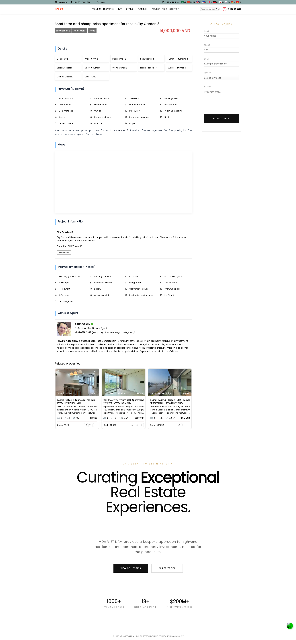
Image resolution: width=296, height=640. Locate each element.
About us (96, 9)
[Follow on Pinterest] (173, 2)
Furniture (142, 9)
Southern (95, 67)
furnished (183, 58)
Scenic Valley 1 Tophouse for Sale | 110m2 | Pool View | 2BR (77, 401)
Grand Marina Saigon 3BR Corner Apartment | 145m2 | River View (170, 401)
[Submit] (217, 9)
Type (120, 9)
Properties (108, 9)
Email (206, 59)
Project (156, 9)
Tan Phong (180, 67)
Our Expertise (167, 568)
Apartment (80, 30)
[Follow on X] (165, 2)
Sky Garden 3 (63, 30)
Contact (174, 9)
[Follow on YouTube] (175, 2)
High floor (151, 67)
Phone (207, 45)
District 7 (69, 76)
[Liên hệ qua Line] (290, 626)
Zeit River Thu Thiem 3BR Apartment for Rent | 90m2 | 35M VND (123, 401)
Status (130, 9)
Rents (92, 30)
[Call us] (170, 2)
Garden (123, 67)
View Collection (131, 568)
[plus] (95, 425)
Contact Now (221, 118)
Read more (64, 252)
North (69, 67)
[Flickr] (178, 2)
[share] (86, 425)
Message (208, 87)
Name (206, 31)
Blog (164, 9)
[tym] (90, 425)
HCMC (93, 76)
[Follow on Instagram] (163, 2)
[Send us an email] (168, 2)
